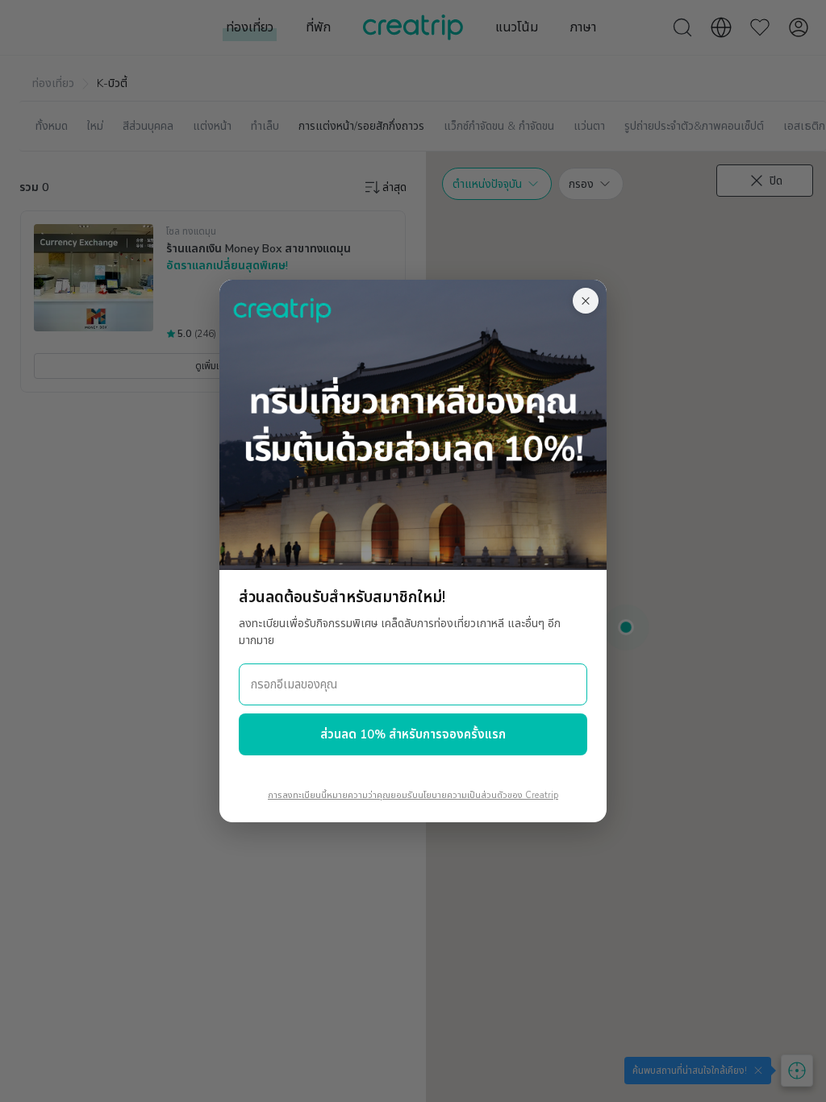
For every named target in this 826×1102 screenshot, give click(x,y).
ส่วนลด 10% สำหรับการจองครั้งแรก (413, 734)
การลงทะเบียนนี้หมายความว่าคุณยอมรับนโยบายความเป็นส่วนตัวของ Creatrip (413, 795)
